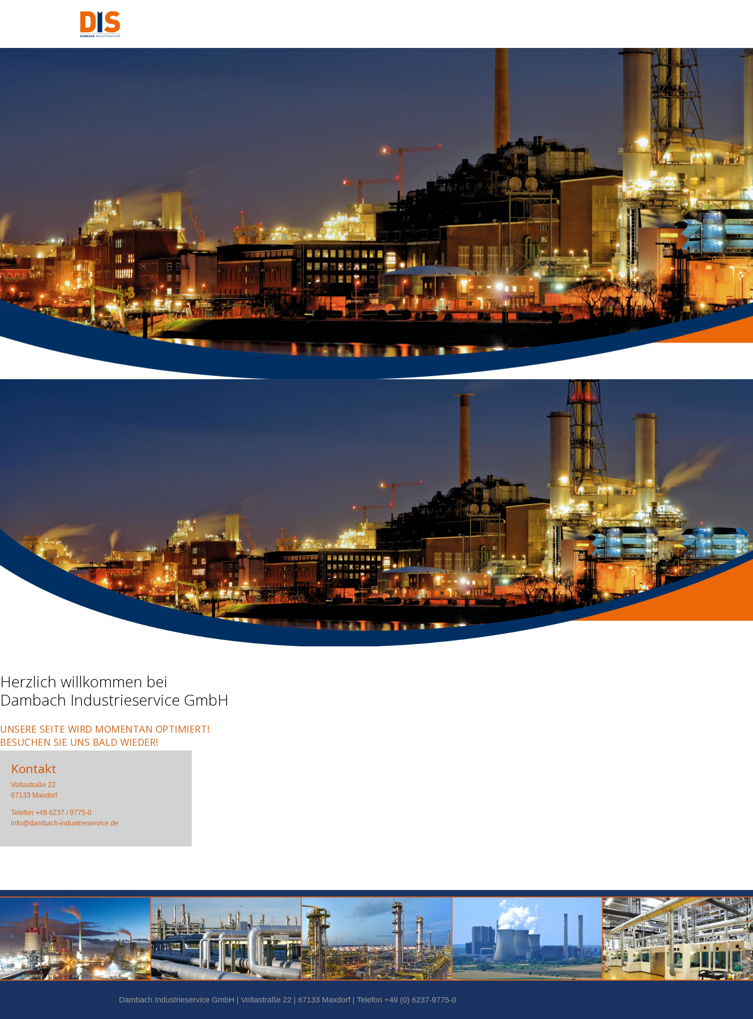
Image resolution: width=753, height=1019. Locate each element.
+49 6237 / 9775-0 (63, 812)
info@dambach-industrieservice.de (65, 823)
